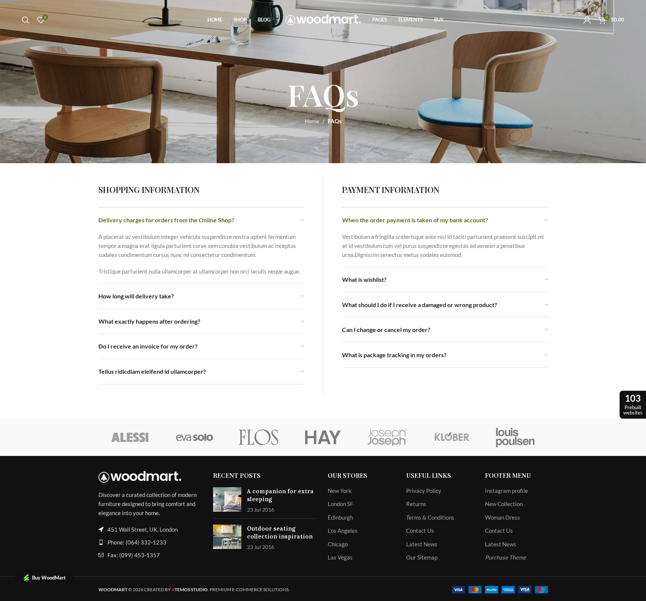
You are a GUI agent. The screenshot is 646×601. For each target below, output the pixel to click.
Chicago (338, 544)
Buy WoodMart (49, 578)
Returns (416, 503)
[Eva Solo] (195, 437)
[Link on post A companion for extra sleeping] (227, 499)
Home (312, 121)
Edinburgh (340, 517)
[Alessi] (130, 437)
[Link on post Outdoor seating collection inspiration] (227, 537)
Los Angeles (343, 530)
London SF (340, 503)
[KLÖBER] (451, 437)
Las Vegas (340, 557)
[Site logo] (323, 18)
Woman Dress (502, 517)
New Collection (504, 503)
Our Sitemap (421, 557)
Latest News (421, 544)
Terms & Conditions (430, 517)
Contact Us (420, 530)
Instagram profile (506, 490)
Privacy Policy (423, 490)
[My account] (587, 20)
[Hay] (323, 437)
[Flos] (259, 437)
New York (339, 490)
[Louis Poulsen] (515, 437)
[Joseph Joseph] (387, 437)
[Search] (25, 20)
